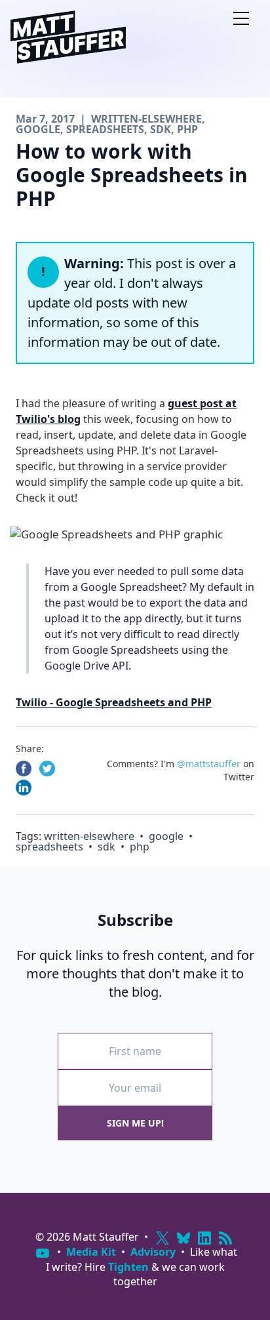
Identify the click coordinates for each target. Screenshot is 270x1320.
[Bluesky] (183, 1238)
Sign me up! (135, 1123)
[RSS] (225, 1238)
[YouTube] (42, 1253)
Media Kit (91, 1252)
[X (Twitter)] (162, 1238)
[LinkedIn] (204, 1238)
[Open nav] (241, 18)
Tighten (128, 1267)
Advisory (153, 1252)
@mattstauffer (209, 763)
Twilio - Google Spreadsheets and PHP (114, 702)
